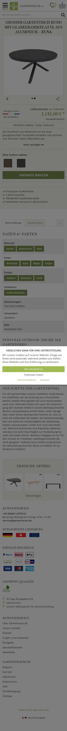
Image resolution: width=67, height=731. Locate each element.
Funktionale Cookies (33, 374)
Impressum (44, 380)
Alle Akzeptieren (33, 369)
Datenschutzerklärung (27, 380)
